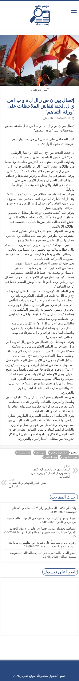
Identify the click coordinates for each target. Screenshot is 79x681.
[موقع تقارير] (39, 14)
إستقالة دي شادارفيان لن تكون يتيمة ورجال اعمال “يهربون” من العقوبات (50, 471)
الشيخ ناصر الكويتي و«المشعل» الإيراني (28, 483)
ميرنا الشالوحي (70, 457)
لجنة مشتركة (24, 452)
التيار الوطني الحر (59, 452)
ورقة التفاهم (51, 457)
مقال (46, 118)
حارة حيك (40, 452)
